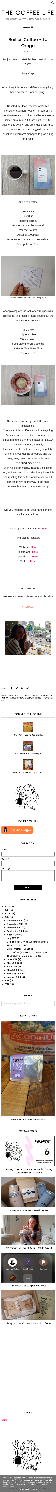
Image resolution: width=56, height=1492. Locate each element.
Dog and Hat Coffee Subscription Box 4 (29, 1323)
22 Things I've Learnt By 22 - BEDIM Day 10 (29, 1248)
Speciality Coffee (33, 698)
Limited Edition (16, 698)
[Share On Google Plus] (27, 688)
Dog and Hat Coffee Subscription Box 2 (27, 941)
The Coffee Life (28, 12)
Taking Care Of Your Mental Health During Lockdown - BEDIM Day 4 (29, 1171)
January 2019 (14, 977)
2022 (7, 906)
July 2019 (11, 938)
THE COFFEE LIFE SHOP (18, 945)
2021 (7, 910)
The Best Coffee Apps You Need (29, 1285)
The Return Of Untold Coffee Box (24, 955)
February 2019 (14, 973)
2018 (7, 980)
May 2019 (12, 963)
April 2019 (12, 966)
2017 (7, 984)
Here (45, 528)
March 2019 (13, 970)
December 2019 (15, 920)
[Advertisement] (28, 1362)
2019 (7, 917)
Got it (36, 1489)
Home (4, 1420)
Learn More (24, 1489)
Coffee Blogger (40, 695)
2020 (7, 913)
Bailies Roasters (16, 695)
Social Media (28, 607)
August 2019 (13, 934)
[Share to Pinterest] (22, 688)
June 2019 (12, 959)
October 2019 (14, 927)
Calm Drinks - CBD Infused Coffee (29, 1210)
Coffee (28, 695)
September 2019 (15, 931)
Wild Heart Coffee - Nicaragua (28, 1119)
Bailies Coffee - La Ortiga (20, 948)
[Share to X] (16, 688)
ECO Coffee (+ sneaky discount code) (27, 952)
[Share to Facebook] (11, 688)
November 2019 (15, 924)
